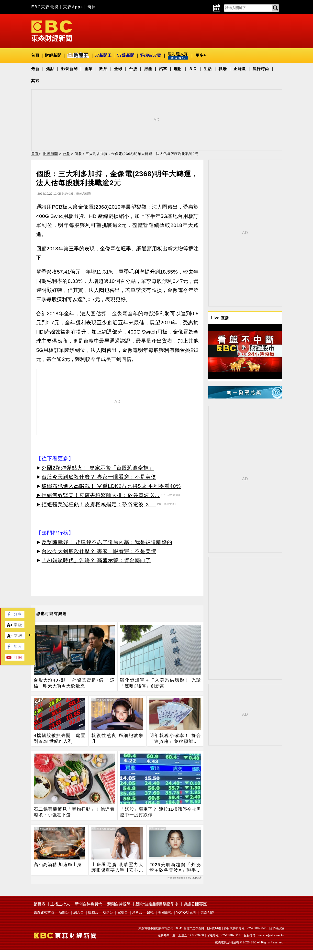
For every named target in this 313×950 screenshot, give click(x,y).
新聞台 (64, 912)
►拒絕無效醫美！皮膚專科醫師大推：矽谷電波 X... (98, 495)
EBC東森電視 (45, 7)
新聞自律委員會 (88, 904)
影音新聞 (69, 69)
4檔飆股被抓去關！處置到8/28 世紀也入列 (59, 738)
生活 (208, 69)
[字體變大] (14, 627)
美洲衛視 (165, 912)
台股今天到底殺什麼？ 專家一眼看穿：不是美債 (99, 477)
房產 (148, 69)
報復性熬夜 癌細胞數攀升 (117, 738)
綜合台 (78, 912)
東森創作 (207, 912)
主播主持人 (60, 904)
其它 (35, 81)
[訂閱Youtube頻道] (14, 659)
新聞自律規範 (119, 904)
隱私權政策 (276, 928)
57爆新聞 (125, 55)
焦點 (50, 69)
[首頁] (51, 31)
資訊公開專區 (195, 904)
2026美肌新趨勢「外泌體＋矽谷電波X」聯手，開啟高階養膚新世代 (175, 867)
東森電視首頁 (44, 912)
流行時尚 (261, 69)
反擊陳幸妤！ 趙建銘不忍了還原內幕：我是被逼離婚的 (107, 542)
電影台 (122, 912)
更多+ (201, 55)
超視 (150, 912)
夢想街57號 (150, 55)
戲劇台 (93, 912)
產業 (88, 69)
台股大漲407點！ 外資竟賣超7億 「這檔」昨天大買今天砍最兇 (74, 683)
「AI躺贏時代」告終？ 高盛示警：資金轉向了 (96, 560)
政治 (103, 69)
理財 (178, 69)
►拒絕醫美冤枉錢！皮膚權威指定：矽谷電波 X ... (96, 504)
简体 (91, 7)
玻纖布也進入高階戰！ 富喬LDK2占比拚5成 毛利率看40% (111, 486)
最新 (35, 69)
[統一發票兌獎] (245, 397)
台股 (133, 69)
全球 (118, 69)
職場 (223, 69)
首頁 (35, 55)
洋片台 (137, 912)
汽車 (163, 69)
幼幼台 (108, 912)
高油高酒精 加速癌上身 (58, 864)
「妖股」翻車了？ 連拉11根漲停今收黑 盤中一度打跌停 (160, 812)
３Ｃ (193, 69)
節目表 (39, 904)
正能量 (240, 69)
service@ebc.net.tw (271, 935)
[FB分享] (14, 616)
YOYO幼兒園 (186, 912)
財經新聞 (53, 55)
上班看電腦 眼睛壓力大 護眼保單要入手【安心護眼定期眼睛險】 (117, 867)
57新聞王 (103, 55)
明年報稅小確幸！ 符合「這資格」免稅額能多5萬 (175, 738)
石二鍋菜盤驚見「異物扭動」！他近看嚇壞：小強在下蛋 (74, 812)
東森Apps (73, 7)
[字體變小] (15, 638)
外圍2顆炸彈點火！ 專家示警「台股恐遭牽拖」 (98, 467)
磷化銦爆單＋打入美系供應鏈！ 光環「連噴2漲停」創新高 (160, 683)
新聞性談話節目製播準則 (157, 904)
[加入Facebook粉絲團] (14, 649)
